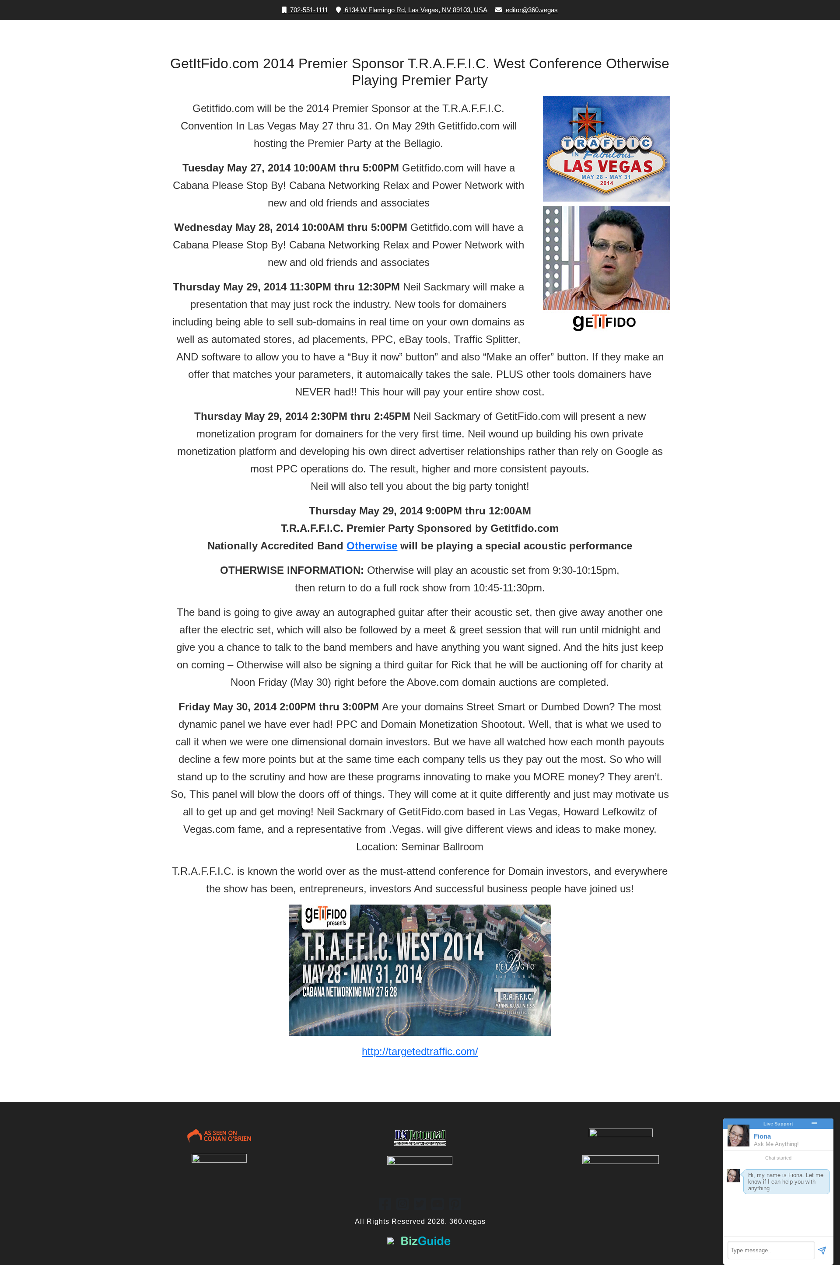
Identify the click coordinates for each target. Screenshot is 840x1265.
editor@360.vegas (532, 10)
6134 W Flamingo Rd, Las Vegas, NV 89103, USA (415, 10)
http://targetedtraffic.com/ (420, 1051)
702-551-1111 (308, 10)
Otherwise (371, 546)
